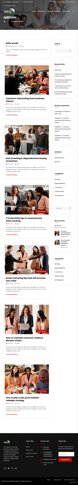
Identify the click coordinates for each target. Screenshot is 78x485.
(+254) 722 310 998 (28, 2)
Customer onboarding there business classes (25, 100)
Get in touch (66, 11)
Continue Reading (11, 55)
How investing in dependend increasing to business (26, 159)
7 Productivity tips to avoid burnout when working (24, 219)
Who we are (41, 11)
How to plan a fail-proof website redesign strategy (22, 399)
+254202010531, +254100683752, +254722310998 (47, 454)
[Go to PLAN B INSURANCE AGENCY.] (6, 21)
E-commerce (42, 391)
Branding (43, 92)
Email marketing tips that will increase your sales (26, 279)
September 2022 (59, 158)
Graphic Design (41, 331)
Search (57, 44)
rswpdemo (58, 118)
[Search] (71, 207)
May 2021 (57, 162)
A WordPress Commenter (62, 111)
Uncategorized (59, 195)
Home (34, 11)
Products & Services (54, 11)
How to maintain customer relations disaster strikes (24, 339)
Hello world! (12, 43)
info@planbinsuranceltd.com (13, 2)
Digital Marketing (41, 211)
